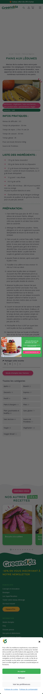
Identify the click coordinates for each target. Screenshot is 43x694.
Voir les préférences (21, 684)
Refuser (21, 678)
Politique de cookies (11, 689)
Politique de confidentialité (28, 689)
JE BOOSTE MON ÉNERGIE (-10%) (32, 352)
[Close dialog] (41, 338)
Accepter (21, 671)
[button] (39, 642)
